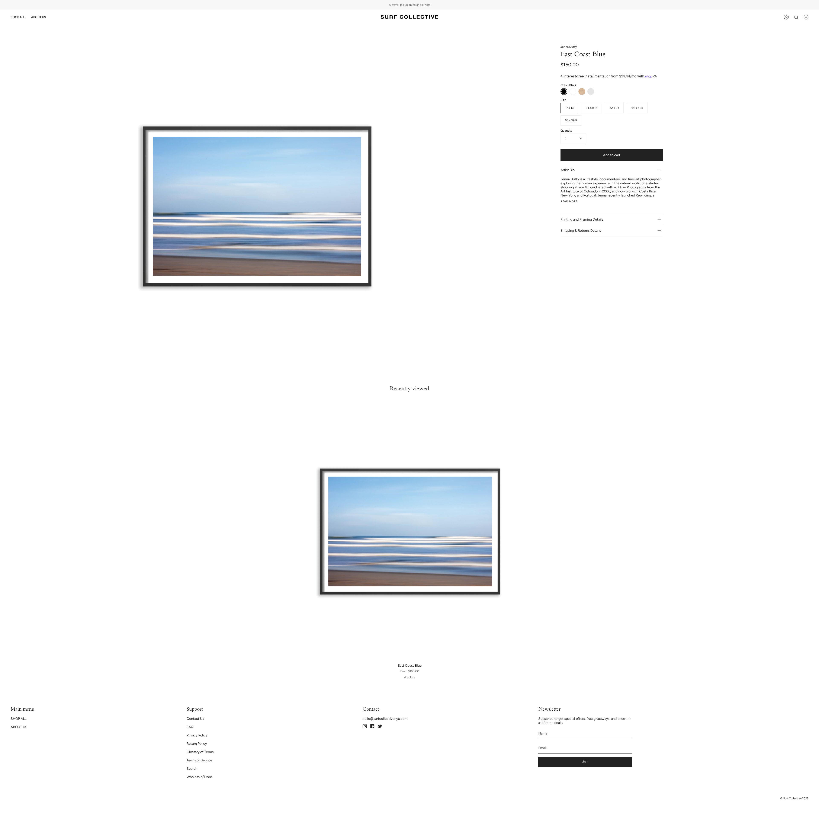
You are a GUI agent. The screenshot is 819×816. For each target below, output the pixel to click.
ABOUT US (19, 727)
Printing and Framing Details (582, 219)
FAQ (190, 727)
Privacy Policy (197, 735)
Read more (569, 201)
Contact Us (195, 719)
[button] (17, 17)
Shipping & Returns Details (581, 230)
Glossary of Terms (200, 752)
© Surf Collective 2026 (794, 798)
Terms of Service (199, 760)
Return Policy (197, 744)
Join (585, 762)
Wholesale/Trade (199, 777)
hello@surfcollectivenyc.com (385, 719)
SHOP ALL (18, 719)
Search (192, 769)
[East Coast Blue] (410, 532)
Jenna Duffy (569, 47)
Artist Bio (568, 170)
